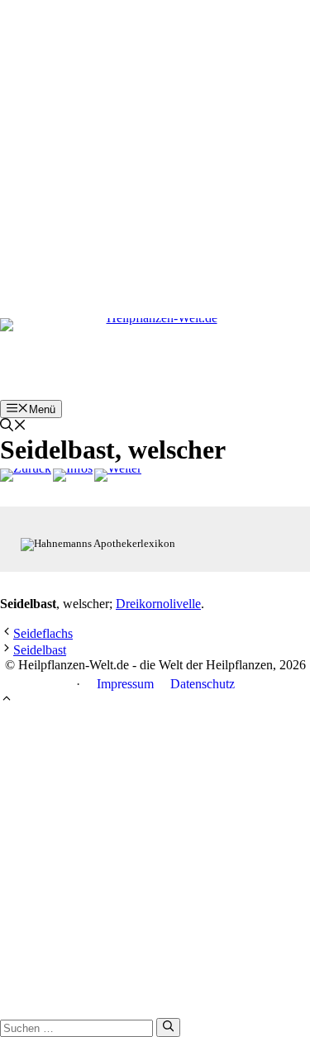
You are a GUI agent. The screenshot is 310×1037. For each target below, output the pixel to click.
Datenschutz (202, 684)
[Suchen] (168, 1027)
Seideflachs (43, 633)
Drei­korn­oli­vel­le (158, 604)
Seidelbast (39, 650)
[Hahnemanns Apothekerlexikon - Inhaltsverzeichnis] (73, 475)
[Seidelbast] (25, 475)
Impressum (125, 684)
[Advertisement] (155, 155)
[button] (13, 427)
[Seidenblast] (117, 475)
